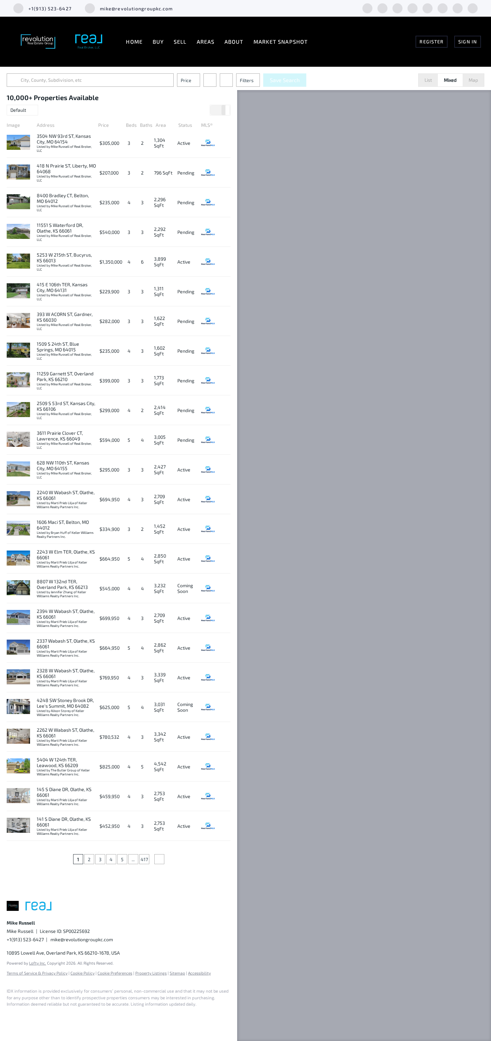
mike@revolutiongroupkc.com (81, 939)
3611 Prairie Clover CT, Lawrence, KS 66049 (60, 435)
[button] (14, 80)
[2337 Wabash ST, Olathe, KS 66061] (18, 648)
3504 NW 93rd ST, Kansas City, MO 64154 (64, 138)
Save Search (285, 80)
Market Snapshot (281, 41)
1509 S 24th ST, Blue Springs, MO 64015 (58, 346)
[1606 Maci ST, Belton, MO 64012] (18, 529)
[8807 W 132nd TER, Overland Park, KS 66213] (18, 588)
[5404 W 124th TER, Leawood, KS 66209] (18, 766)
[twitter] (397, 7)
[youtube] (458, 7)
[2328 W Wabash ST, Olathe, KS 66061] (18, 677)
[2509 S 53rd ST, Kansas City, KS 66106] (18, 410)
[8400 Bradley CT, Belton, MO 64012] (18, 202)
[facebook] (367, 7)
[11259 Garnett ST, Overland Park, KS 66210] (18, 380)
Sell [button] (180, 41)
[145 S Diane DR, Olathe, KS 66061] (18, 796)
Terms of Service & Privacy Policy (37, 973)
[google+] (473, 7)
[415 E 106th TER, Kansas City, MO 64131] (18, 291)
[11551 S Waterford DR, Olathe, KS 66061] (18, 232)
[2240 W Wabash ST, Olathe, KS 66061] (18, 499)
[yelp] (428, 7)
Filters (247, 80)
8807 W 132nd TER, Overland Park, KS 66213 (62, 584)
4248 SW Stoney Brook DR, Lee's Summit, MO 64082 (65, 703)
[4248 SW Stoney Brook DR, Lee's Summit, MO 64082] (18, 707)
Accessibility (199, 973)
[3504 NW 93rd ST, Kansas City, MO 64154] (18, 143)
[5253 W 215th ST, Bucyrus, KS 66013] (18, 262)
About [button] (233, 41)
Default (18, 110)
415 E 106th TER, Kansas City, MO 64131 (62, 287)
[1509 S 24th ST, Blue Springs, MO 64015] (18, 351)
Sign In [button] (467, 41)
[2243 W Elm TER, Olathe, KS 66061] (18, 559)
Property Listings (151, 973)
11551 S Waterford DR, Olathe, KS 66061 (60, 228)
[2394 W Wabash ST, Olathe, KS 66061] (18, 618)
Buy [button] (158, 41)
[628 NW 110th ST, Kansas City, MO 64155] (18, 469)
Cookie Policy (82, 973)
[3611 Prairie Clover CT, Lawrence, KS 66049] (18, 440)
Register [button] (432, 41)
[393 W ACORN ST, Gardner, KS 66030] (18, 321)
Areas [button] (206, 41)
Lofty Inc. (37, 963)
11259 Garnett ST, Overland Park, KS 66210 (65, 376)
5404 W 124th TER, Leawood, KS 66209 (57, 762)
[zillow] (412, 7)
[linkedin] (382, 7)
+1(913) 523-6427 (25, 939)
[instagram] (443, 7)
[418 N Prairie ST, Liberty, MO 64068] (18, 172)
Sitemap (177, 973)
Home (134, 41)
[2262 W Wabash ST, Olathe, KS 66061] (18, 737)
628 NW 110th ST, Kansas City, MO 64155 (63, 465)
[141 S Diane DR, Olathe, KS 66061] (18, 826)
